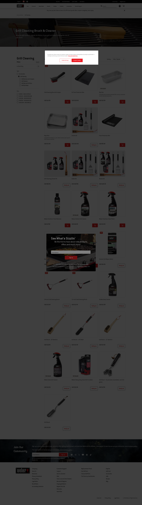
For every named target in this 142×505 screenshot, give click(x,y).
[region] (71, 58)
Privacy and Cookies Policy (72, 55)
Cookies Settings (65, 60)
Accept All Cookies (77, 60)
